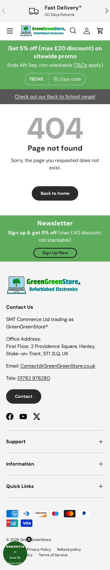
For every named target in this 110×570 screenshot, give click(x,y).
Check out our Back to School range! (55, 96)
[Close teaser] (29, 539)
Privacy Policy (39, 549)
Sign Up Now (55, 252)
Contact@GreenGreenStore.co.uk (57, 366)
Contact (23, 396)
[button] (15, 553)
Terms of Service (53, 555)
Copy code (70, 79)
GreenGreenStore (35, 539)
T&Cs (81, 65)
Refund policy (69, 549)
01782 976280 (33, 378)
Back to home (55, 193)
